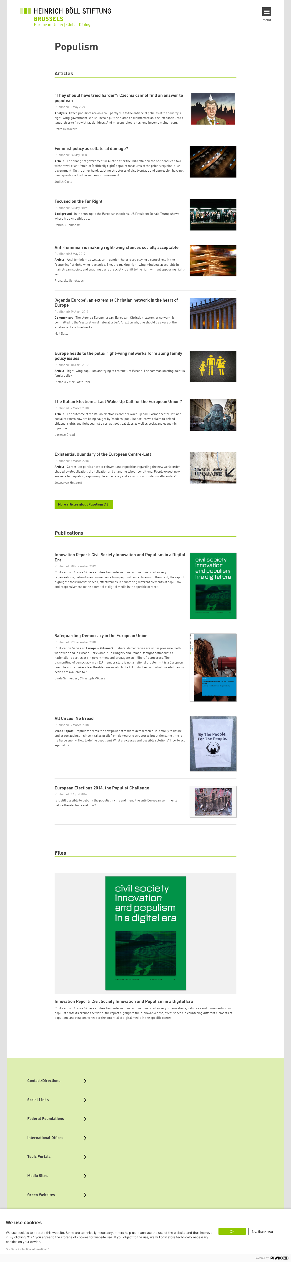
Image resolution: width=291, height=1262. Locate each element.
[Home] (65, 14)
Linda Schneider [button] (66, 678)
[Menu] (266, 11)
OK (232, 1231)
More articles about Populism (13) (84, 504)
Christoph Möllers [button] (92, 678)
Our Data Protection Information (26, 1249)
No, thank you (262, 1231)
